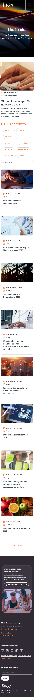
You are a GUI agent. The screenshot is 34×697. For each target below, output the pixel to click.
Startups (9, 156)
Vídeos (23, 156)
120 (18, 545)
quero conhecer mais (16, 585)
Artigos (8, 130)
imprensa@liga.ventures (9, 629)
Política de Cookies (24, 656)
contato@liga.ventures (8, 635)
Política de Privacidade (9, 656)
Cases (21, 130)
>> (21, 545)
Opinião (8, 149)
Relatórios (23, 149)
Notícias (24, 143)
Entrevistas (10, 136)
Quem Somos (5, 659)
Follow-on (10, 143)
